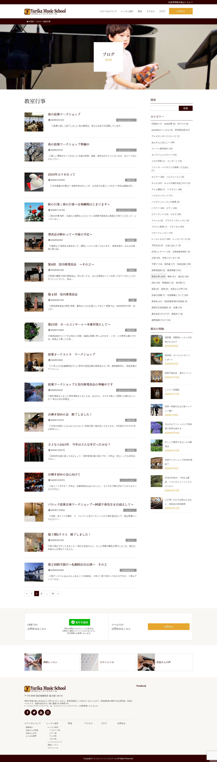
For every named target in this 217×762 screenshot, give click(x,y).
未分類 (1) (180, 282)
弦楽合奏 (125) (184, 263)
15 (53, 593)
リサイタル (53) (176, 226)
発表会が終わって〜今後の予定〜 (70, 234)
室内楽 (131, 270)
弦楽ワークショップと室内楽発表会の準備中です (80, 384)
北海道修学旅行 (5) (181, 251)
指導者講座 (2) (158, 270)
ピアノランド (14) (160, 214)
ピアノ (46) (171, 207)
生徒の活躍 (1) (158, 294)
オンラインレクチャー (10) (164, 154)
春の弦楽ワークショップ (64, 114)
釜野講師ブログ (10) (161, 319)
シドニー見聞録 (172, 389)
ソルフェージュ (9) (175, 176)
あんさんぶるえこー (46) (163, 142)
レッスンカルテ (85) (161, 238)
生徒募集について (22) (177, 294)
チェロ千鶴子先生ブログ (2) (177, 183)
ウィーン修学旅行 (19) (162, 148)
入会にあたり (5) (173, 245)
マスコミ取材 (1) (159, 226)
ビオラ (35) (175, 214)
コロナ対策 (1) (158, 160)
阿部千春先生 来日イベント (178, 372)
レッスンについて (55, 741)
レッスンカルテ (128, 480)
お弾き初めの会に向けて (64, 474)
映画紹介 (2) (168, 282)
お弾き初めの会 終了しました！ (70, 414)
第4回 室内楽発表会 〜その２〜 (71, 264)
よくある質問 (31, 736)
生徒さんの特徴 (32, 730)
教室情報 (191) (174, 270)
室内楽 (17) (169, 263)
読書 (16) (177, 307)
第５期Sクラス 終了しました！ (69, 534)
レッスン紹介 (52, 723)
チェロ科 (52, 736)
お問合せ (168, 626)
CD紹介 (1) (157, 123)
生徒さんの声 (31, 733)
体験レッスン (53, 744)
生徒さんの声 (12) (178, 288)
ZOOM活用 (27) (182, 129)
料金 (70, 723)
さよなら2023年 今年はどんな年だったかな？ (79, 444)
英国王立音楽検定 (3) (161, 307)
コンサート (129, 510)
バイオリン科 (54, 730)
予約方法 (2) (157, 245)
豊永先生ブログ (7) (160, 313)
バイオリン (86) (174, 189)
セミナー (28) (158, 176)
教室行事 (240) (158, 276)
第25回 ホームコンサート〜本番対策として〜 (79, 324)
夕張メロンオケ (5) (171, 257)
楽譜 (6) (164, 288)
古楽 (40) (156, 257)
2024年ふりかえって (61, 174)
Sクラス (131, 540)
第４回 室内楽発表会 (63, 294)
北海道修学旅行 (128, 570)
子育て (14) (157, 263)
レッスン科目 (53, 727)
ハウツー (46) (158, 207)
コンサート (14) (174, 160)
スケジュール (53, 747)
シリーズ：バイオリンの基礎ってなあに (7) (170, 169)
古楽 (132, 300)
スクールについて (32, 723)
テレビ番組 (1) (158, 189)
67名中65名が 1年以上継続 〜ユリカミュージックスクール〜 (178, 482)
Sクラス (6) (183, 123)
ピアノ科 (52, 733)
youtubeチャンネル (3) (162, 129)
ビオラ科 (52, 738)
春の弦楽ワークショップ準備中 (68, 144)
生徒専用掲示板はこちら (179, 2)
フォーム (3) (157, 220)
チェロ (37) (157, 183)
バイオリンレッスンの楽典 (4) (166, 201)
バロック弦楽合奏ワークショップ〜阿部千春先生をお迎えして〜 (91, 504)
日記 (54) (156, 282)
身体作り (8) (177, 313)
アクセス (88, 723)
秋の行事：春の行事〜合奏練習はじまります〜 (79, 204)
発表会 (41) (157, 301)
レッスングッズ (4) (181, 238)
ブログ (104, 723)
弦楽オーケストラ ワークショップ (71, 354)
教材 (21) (172, 276)
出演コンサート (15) (161, 251)
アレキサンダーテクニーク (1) (166, 136)
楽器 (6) (155, 288)
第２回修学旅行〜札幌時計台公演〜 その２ (77, 564)
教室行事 (130, 180)
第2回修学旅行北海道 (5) (175, 301)
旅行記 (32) (183, 276)
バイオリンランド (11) (162, 195)
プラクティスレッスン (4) (177, 220)
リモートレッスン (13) (162, 232)
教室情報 (130, 240)
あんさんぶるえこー (126, 120)
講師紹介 (29, 727)
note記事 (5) (170, 123)
